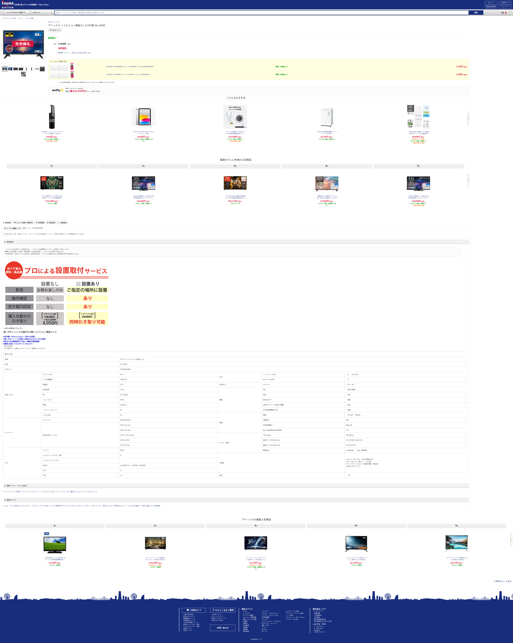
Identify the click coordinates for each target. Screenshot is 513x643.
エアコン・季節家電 (249, 617)
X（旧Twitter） (319, 628)
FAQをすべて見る (217, 620)
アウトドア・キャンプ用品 (294, 613)
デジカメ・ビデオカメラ (270, 613)
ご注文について (216, 614)
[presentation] (6, 222)
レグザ (52, 492)
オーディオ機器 (248, 615)
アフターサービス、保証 (191, 626)
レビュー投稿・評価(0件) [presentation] (24, 222)
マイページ (505, 7)
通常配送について (189, 618)
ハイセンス (45, 492)
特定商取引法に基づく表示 (323, 621)
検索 (476, 12)
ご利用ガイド (505, 3)
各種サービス (187, 628)
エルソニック (92, 492)
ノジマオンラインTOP (8, 18)
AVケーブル (65, 506)
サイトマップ (318, 611)
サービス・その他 (292, 619)
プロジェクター (76, 506)
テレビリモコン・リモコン (28, 506)
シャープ (6, 492)
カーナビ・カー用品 (292, 611)
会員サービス (187, 630)
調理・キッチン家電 (249, 619)
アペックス (66, 492)
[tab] (7, 222)
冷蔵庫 (245, 621)
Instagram (317, 630)
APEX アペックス (54, 22)
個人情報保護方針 (320, 619)
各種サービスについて (218, 618)
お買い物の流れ (188, 614)
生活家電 (246, 625)
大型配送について (189, 620)
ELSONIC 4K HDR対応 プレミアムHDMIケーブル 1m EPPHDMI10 (129, 67)
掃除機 (245, 629)
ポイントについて (217, 616)
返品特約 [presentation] (64, 222)
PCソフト (265, 631)
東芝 (18, 492)
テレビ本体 (30, 18)
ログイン (491, 3)
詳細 (97, 91)
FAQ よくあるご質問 (224, 610)
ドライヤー (265, 611)
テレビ (21, 18)
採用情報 (317, 613)
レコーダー (246, 613)
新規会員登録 (491, 7)
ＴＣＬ (58, 492)
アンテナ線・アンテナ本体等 (50, 506)
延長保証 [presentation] (41, 222)
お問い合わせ (223, 628)
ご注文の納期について (190, 622)
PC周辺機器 (265, 617)
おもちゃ (265, 629)
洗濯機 (245, 627)
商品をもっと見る (503, 581)
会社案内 (317, 617)
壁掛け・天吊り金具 (142, 506)
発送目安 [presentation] (52, 222)
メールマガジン (319, 626)
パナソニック (26, 492)
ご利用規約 (317, 615)
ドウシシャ (36, 492)
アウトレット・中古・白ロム (295, 617)
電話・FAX (265, 625)
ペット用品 (289, 615)
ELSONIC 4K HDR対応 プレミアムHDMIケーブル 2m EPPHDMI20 (128, 74)
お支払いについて (189, 616)
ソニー (13, 492)
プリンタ (265, 619)
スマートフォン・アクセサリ (271, 621)
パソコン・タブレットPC (270, 615)
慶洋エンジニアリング (79, 492)
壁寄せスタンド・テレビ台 (124, 506)
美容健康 (246, 631)
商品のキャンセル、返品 (191, 624)
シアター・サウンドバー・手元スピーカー (98, 506)
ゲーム (264, 627)
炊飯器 (245, 623)
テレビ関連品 (155, 506)
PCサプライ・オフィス (269, 623)
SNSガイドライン (320, 632)
